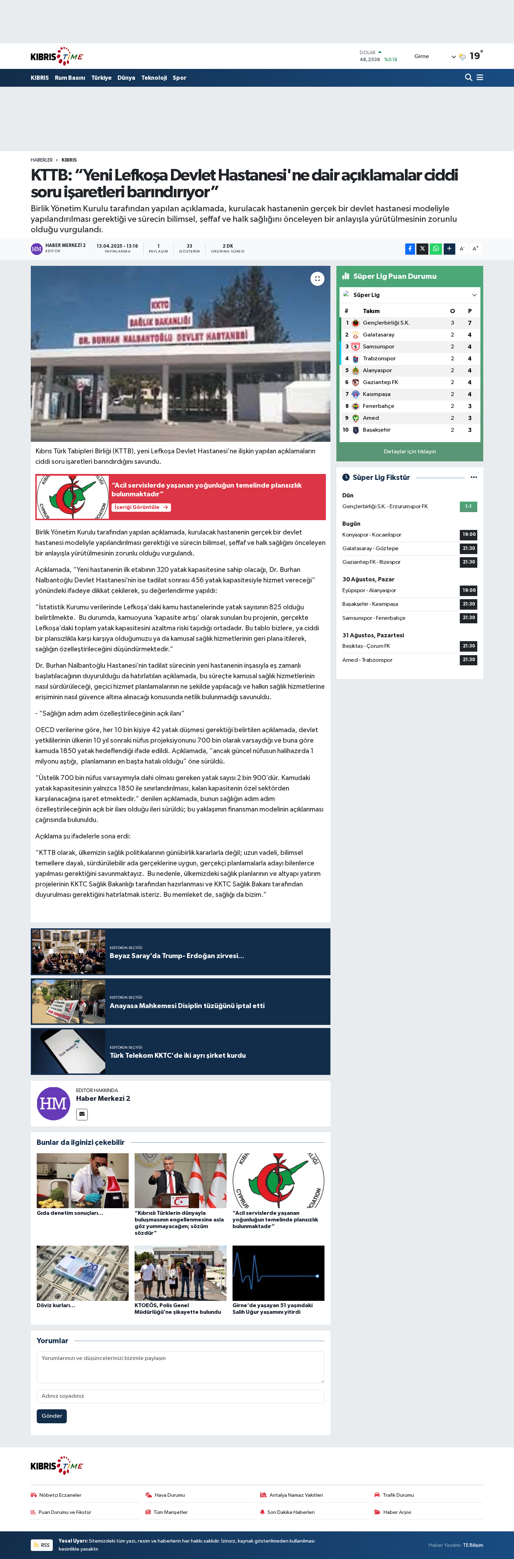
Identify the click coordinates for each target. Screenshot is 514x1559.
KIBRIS (40, 78)
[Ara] (469, 78)
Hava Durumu (170, 1495)
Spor (179, 78)
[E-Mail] (82, 1114)
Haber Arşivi (397, 1512)
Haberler (42, 160)
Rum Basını (70, 78)
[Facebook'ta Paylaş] (410, 249)
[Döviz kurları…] (83, 1273)
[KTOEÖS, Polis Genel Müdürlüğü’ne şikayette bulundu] (181, 1273)
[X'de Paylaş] (422, 249)
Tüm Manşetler (171, 1512)
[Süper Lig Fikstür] (474, 478)
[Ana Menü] (479, 78)
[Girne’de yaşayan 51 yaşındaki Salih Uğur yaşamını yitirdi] (278, 1273)
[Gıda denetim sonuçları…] (83, 1181)
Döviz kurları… (56, 1305)
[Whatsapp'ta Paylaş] (436, 249)
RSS (45, 1545)
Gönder (52, 1416)
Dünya (126, 78)
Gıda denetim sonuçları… (70, 1213)
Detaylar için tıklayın (410, 452)
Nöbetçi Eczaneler (60, 1495)
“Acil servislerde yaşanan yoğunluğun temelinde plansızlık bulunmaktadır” (275, 1219)
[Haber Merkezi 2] (53, 1103)
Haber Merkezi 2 (103, 1098)
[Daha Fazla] (449, 249)
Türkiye (101, 78)
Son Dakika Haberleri (291, 1512)
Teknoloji (154, 78)
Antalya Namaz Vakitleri (296, 1495)
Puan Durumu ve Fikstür (65, 1512)
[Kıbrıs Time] (57, 56)
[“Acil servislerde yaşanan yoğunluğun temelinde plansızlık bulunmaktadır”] (278, 1181)
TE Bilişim (473, 1545)
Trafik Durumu (398, 1495)
